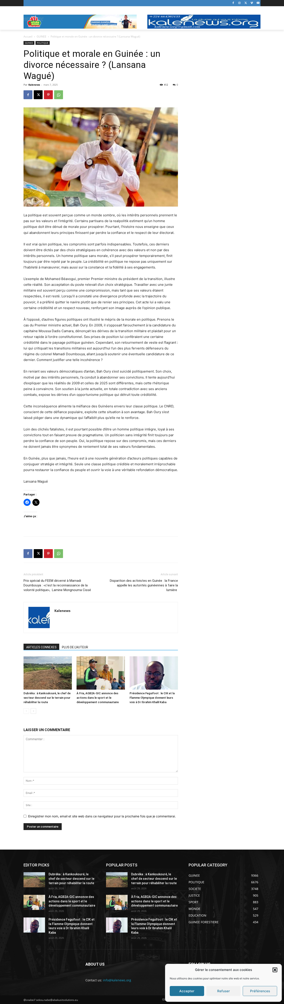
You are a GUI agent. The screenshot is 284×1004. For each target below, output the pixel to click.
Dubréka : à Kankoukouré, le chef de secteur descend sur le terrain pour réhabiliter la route (47, 698)
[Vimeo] (251, 3)
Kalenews (34, 84)
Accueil (28, 36)
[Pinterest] (48, 94)
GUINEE (41, 36)
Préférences (260, 991)
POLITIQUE (42, 42)
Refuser (223, 991)
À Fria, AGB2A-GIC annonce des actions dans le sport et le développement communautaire (98, 698)
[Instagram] (239, 3)
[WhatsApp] (58, 94)
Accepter (186, 991)
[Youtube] (257, 3)
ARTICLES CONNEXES (41, 647)
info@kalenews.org (117, 980)
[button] (275, 970)
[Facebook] (233, 3)
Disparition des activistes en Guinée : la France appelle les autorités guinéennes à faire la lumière (144, 585)
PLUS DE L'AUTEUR (75, 647)
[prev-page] (26, 711)
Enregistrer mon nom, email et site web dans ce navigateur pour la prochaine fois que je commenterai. (102, 816)
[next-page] (33, 711)
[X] (245, 3)
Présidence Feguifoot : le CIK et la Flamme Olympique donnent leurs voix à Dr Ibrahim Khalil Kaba (152, 698)
